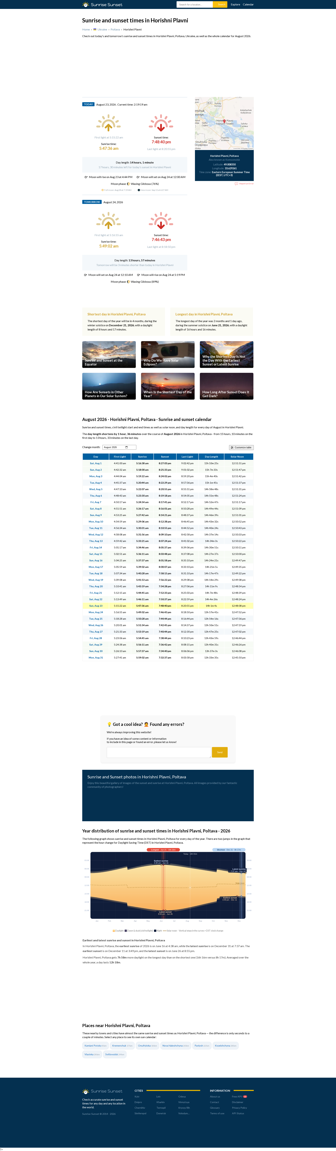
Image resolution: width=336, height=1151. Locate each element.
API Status (238, 1113)
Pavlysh (202, 1045)
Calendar (248, 4)
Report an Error (246, 183)
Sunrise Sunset (106, 4)
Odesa (182, 1096)
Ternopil (161, 1107)
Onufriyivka (147, 1045)
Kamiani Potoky (96, 1045)
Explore (235, 4)
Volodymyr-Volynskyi (189, 1113)
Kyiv (137, 1096)
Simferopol (140, 1113)
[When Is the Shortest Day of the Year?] (168, 402)
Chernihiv (140, 1107)
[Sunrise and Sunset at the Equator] (109, 371)
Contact (214, 1102)
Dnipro (138, 1102)
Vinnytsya (183, 1102)
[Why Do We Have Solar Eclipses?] (168, 371)
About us (215, 1096)
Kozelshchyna (225, 1045)
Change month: (91, 447)
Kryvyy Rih (184, 1107)
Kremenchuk (122, 1045)
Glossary (215, 1107)
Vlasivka (92, 1054)
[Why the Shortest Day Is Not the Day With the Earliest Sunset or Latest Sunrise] (226, 371)
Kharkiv (160, 1102)
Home (86, 29)
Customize (243, 447)
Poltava (115, 29)
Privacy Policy (239, 1107)
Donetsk (161, 1113)
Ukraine (102, 29)
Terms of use (217, 1113)
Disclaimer (237, 1102)
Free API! (239, 1096)
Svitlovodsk (114, 1054)
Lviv (158, 1096)
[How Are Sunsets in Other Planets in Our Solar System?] (109, 402)
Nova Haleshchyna (176, 1045)
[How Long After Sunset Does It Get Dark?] (226, 402)
